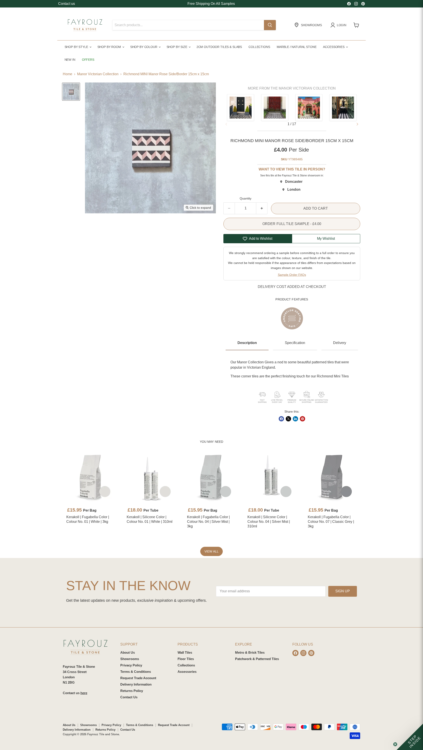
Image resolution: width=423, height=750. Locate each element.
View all (211, 551)
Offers (88, 59)
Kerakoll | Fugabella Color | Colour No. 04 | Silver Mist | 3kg (208, 521)
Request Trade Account (138, 678)
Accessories (334, 47)
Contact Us (128, 697)
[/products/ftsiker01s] (151, 477)
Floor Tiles (186, 659)
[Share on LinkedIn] (295, 418)
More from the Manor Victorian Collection (292, 88)
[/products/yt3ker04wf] (211, 477)
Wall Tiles (185, 652)
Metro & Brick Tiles (250, 652)
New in (70, 59)
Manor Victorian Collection (98, 74)
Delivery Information (136, 684)
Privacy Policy (131, 665)
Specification (295, 343)
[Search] (270, 25)
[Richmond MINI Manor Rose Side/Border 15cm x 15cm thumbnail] (71, 91)
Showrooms (129, 659)
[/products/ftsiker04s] (271, 477)
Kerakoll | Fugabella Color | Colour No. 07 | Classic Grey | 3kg (331, 521)
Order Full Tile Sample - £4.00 (291, 224)
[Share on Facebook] (281, 418)
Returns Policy (131, 691)
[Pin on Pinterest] (302, 418)
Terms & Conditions (135, 671)
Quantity (245, 198)
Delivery (339, 343)
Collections (259, 47)
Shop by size (177, 47)
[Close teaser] (395, 744)
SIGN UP (342, 591)
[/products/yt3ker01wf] (90, 477)
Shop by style (77, 47)
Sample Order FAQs (292, 274)
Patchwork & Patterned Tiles (257, 659)
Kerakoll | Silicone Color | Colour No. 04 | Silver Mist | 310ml (268, 521)
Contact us (66, 3)
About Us (127, 652)
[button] (357, 124)
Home (67, 74)
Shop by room (109, 47)
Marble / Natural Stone (297, 47)
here (83, 693)
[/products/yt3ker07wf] (332, 477)
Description (247, 343)
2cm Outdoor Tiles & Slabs (219, 47)
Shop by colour (144, 47)
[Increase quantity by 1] (261, 208)
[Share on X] (288, 418)
